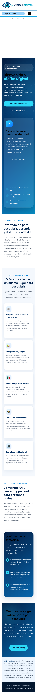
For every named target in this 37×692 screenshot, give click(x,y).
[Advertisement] (18, 38)
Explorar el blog (18, 648)
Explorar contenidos (18, 103)
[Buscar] (23, 13)
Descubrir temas (18, 111)
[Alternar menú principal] (29, 13)
